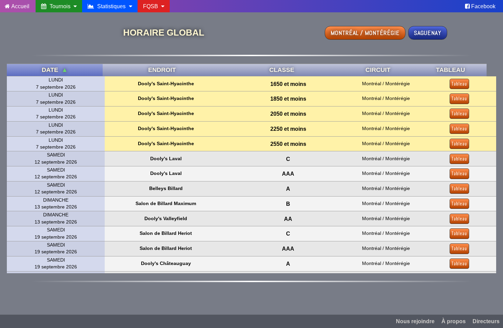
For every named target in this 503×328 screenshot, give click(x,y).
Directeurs (486, 321)
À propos (453, 321)
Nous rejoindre (415, 321)
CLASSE (281, 69)
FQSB (151, 6)
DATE (55, 69)
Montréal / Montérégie (365, 33)
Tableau (459, 84)
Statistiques (111, 6)
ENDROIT (162, 69)
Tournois (60, 6)
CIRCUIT (377, 69)
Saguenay (427, 33)
